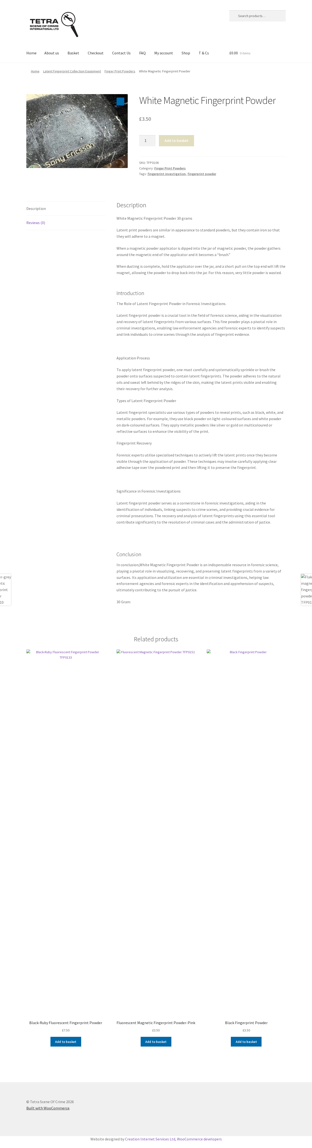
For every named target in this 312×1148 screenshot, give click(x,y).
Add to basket (176, 140)
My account (163, 52)
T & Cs (204, 52)
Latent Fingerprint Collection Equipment (72, 71)
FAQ (142, 52)
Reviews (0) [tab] (35, 222)
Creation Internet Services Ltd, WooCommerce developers (173, 1139)
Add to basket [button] (65, 1041)
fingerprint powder (201, 174)
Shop (186, 52)
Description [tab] (36, 208)
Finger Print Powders (120, 71)
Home (31, 52)
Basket (73, 52)
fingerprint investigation (166, 174)
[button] (120, 101)
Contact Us (121, 52)
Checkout (96, 52)
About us (51, 52)
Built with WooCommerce (47, 1108)
